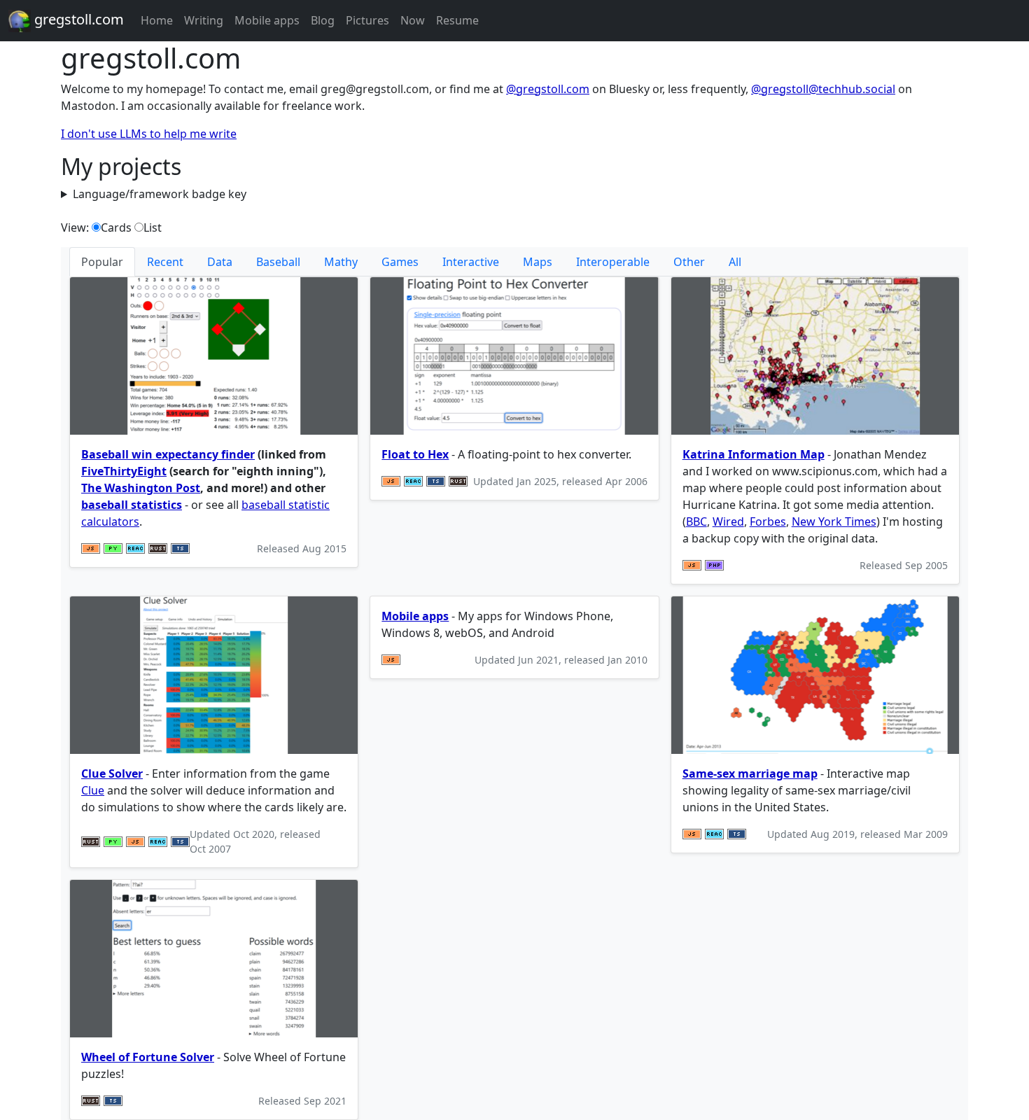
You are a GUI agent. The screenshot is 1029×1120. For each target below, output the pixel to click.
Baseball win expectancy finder (168, 454)
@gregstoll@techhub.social (823, 89)
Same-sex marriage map (750, 773)
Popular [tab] (102, 262)
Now (412, 20)
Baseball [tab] (278, 262)
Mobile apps (267, 20)
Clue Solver (112, 773)
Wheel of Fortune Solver (147, 1057)
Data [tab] (219, 262)
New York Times (834, 521)
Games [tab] (400, 262)
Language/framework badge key (159, 194)
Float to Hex (415, 454)
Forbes (768, 521)
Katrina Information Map (753, 454)
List (153, 227)
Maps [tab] (537, 262)
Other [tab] (689, 262)
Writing (203, 20)
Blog (323, 20)
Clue (92, 790)
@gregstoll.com (547, 89)
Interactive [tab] (470, 262)
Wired (728, 521)
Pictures (367, 20)
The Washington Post (140, 488)
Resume (457, 20)
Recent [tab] (165, 262)
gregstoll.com (77, 19)
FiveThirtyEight (124, 471)
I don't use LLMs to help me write (149, 133)
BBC (696, 521)
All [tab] (735, 262)
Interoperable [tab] (613, 262)
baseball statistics (131, 504)
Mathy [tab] (341, 262)
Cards (116, 227)
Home (157, 20)
